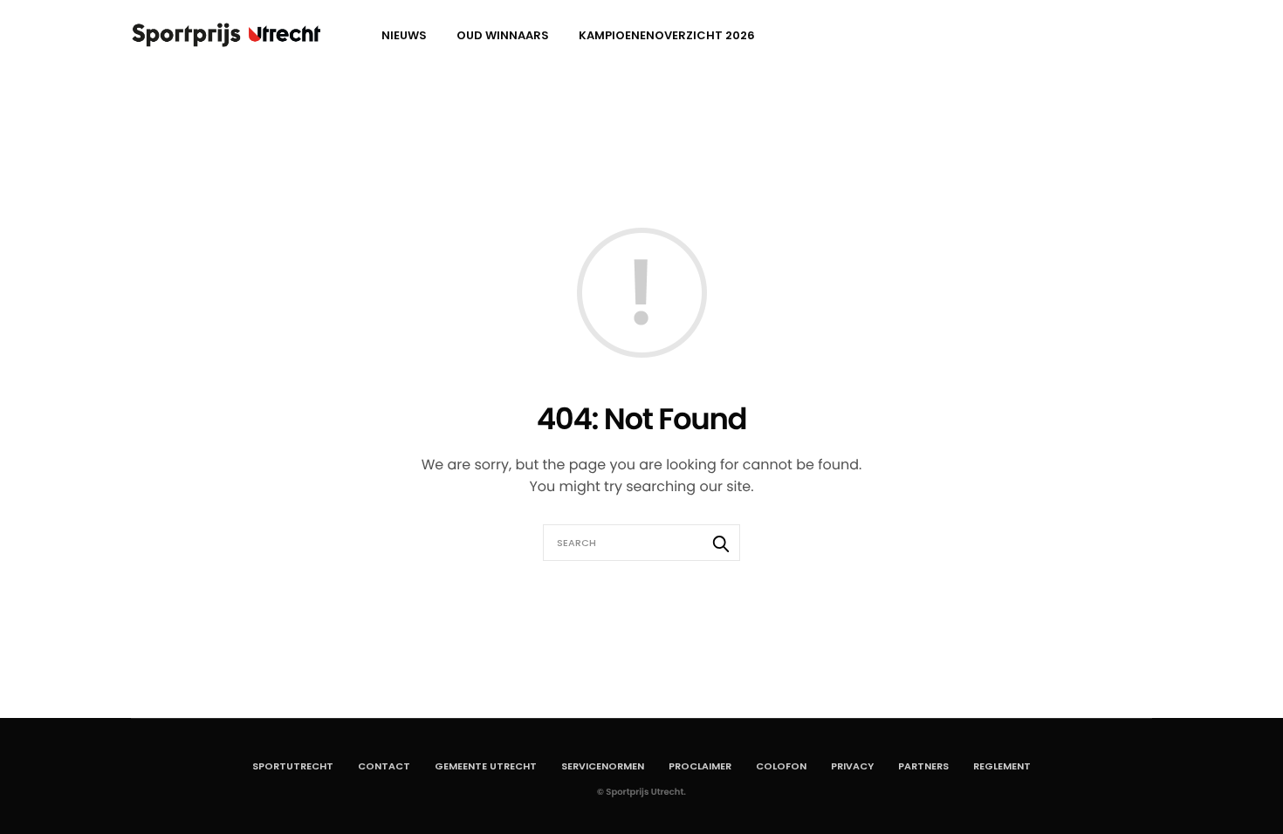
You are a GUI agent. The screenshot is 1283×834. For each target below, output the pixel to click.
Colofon (781, 766)
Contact (384, 766)
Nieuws (404, 35)
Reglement (1002, 766)
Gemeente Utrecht (486, 766)
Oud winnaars (502, 35)
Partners (923, 766)
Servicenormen (602, 766)
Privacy (852, 766)
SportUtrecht (292, 766)
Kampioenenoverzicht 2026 (667, 35)
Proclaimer (700, 766)
